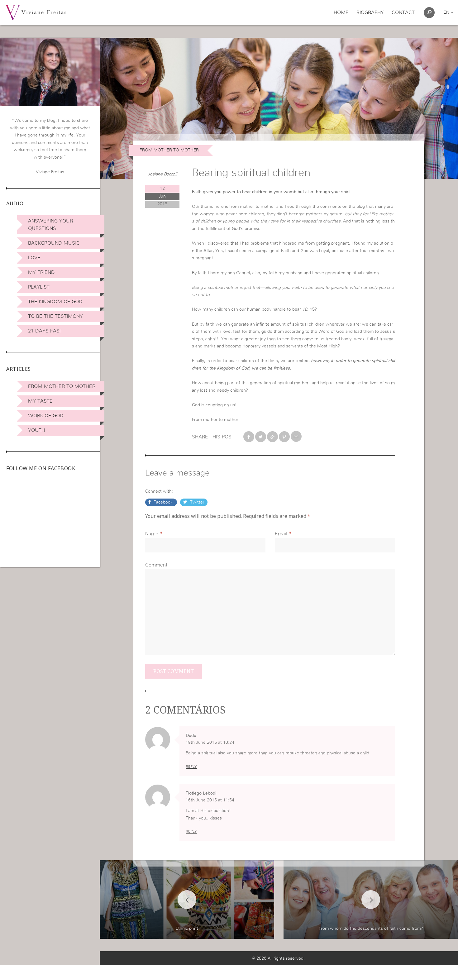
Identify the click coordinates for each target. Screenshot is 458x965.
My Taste (40, 401)
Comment (156, 564)
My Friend (41, 272)
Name (151, 533)
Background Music (54, 243)
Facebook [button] (163, 502)
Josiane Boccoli (162, 174)
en (447, 12)
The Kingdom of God (55, 301)
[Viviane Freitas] (35, 12)
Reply (191, 766)
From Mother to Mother (61, 386)
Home (341, 12)
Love (34, 257)
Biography (370, 12)
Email (281, 533)
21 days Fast (45, 330)
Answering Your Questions (50, 224)
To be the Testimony (55, 316)
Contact (403, 12)
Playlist (39, 286)
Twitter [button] (196, 502)
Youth (36, 430)
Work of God (46, 415)
